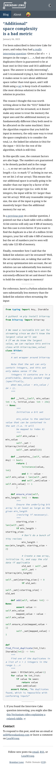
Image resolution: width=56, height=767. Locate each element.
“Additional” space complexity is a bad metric (20, 28)
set (20, 86)
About (17, 14)
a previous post (14, 215)
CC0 (43, 762)
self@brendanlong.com (16, 734)
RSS (42, 751)
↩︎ (25, 718)
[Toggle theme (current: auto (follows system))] (50, 5)
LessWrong (12, 738)
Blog (6, 14)
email (35, 751)
